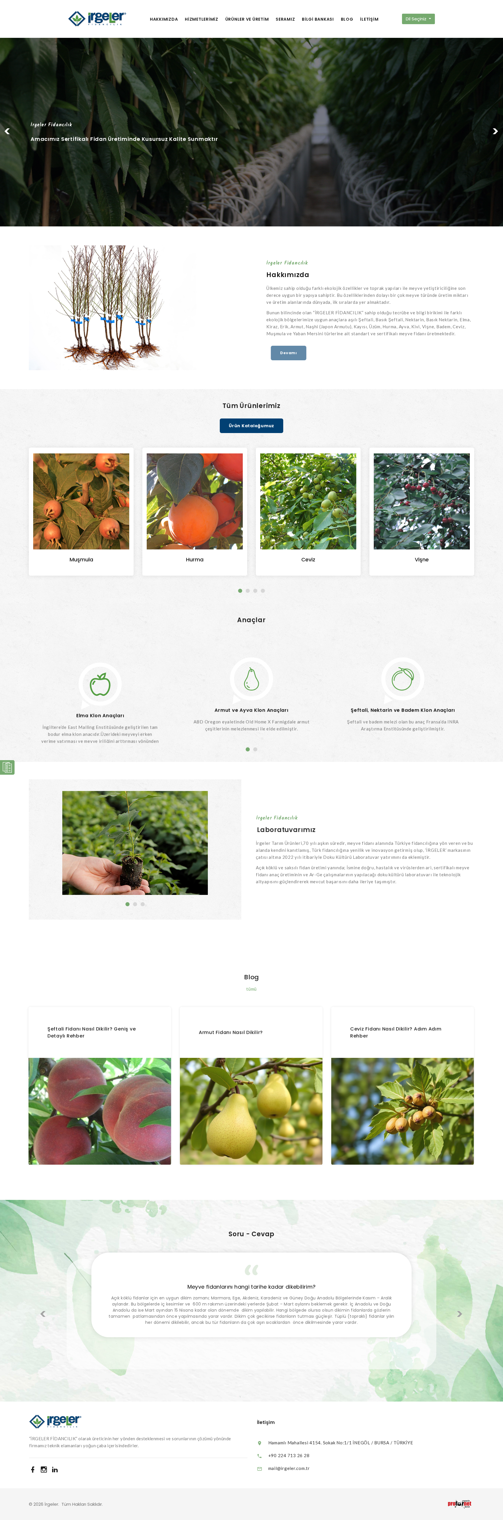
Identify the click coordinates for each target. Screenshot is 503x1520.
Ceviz (195, 559)
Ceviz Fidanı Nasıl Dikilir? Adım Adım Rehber (396, 1032)
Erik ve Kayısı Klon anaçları (403, 691)
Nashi (422, 559)
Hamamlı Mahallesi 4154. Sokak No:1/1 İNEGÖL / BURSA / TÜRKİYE (339, 1442)
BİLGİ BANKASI (318, 19)
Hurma (81, 559)
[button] (9, 132)
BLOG (347, 19)
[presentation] (43, 1314)
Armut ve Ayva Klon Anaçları (100, 691)
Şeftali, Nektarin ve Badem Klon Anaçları (251, 691)
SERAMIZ (285, 19)
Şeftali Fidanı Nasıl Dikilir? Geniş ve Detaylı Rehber (92, 1032)
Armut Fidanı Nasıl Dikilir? (231, 1032)
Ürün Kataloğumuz (251, 426)
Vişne (308, 559)
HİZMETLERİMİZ (201, 19)
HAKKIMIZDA (164, 19)
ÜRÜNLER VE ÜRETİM (247, 19)
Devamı (284, 352)
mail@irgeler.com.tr (288, 1468)
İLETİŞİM (369, 19)
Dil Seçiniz (417, 19)
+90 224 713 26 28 (288, 1455)
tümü (251, 989)
